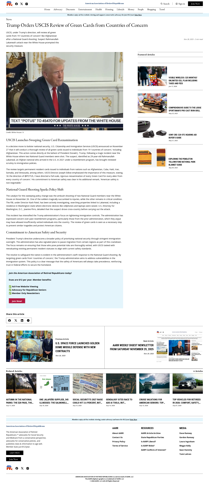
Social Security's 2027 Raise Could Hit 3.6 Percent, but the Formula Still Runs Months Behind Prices (88, 401)
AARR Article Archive (151, 433)
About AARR (118, 433)
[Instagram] (26, 4)
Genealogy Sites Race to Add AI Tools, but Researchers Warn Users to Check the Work (121, 401)
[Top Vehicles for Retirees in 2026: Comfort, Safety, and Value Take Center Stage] (188, 385)
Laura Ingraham (187, 442)
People (141, 9)
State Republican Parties (152, 437)
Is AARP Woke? (148, 446)
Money (131, 9)
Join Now (195, 3)
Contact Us (117, 437)
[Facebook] (16, 4)
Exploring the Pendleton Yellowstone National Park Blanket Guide (182, 162)
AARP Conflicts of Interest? (153, 450)
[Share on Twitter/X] (16, 320)
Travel (162, 9)
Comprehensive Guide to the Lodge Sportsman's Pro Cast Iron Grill (185, 109)
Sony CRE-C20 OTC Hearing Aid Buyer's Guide (183, 136)
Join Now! (17, 301)
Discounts (70, 9)
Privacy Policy (118, 442)
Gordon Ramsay (186, 437)
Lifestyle (120, 9)
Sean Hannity (185, 450)
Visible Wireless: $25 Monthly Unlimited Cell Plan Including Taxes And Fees (183, 80)
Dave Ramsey (185, 433)
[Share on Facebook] (9, 320)
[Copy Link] (28, 320)
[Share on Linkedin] (22, 320)
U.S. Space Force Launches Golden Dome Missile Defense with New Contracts (77, 347)
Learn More (15, 452)
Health (98, 9)
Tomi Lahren (185, 454)
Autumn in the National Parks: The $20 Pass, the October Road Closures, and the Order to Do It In (19, 401)
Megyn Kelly (185, 446)
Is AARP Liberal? (148, 442)
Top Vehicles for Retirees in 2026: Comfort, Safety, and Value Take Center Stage (187, 401)
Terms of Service (120, 446)
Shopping (151, 9)
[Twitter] (21, 4)
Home (47, 9)
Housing (109, 9)
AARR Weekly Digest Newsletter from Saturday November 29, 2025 (132, 347)
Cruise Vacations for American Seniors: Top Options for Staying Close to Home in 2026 (153, 401)
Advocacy (58, 9)
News (9, 19)
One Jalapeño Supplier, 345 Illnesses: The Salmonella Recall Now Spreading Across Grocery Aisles (53, 401)
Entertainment (85, 9)
